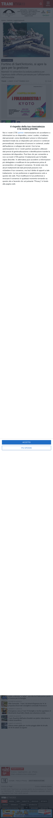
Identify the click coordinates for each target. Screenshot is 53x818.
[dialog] (26, 409)
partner (21, 133)
